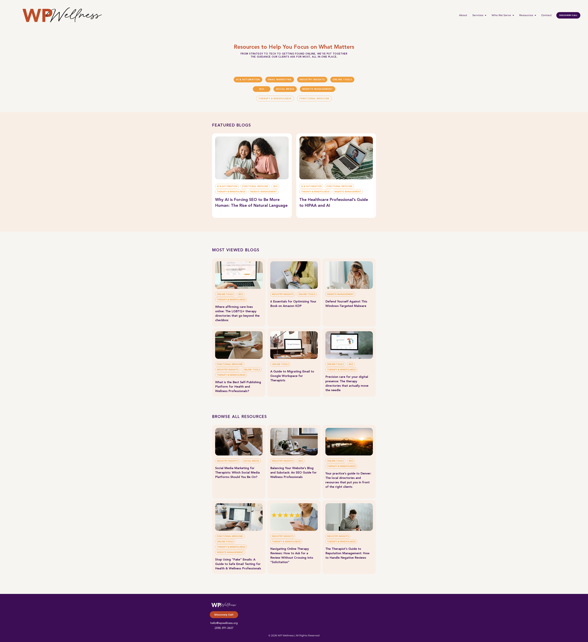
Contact (546, 15)
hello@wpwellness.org (224, 623)
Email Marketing (280, 80)
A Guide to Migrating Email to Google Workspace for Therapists (292, 376)
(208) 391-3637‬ (224, 628)
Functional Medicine (315, 99)
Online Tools (342, 80)
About (463, 15)
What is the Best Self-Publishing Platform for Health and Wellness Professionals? (238, 387)
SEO (261, 89)
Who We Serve (501, 15)
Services (477, 15)
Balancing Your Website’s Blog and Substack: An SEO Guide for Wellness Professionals (293, 473)
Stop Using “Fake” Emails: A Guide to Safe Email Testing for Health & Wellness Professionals (238, 564)
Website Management (317, 89)
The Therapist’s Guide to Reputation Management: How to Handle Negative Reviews (347, 553)
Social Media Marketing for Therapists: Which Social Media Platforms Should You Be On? (237, 473)
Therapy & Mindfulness (274, 99)
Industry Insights (312, 80)
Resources (526, 15)
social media (285, 89)
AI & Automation (248, 80)
